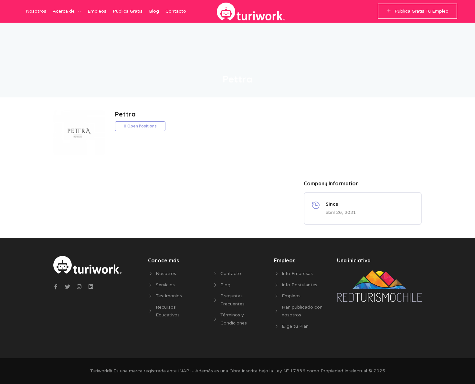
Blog (154, 11)
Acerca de (64, 11)
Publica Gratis (127, 11)
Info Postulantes (299, 285)
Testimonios (169, 296)
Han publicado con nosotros (302, 311)
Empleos (97, 11)
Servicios (165, 285)
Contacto (175, 11)
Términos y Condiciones (233, 319)
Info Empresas (297, 273)
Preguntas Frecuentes (232, 300)
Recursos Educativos (168, 311)
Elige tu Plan (295, 326)
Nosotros (36, 11)
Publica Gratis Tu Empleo (422, 11)
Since (332, 204)
